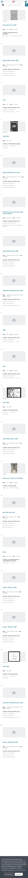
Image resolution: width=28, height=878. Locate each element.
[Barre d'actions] (26, 4)
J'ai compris (19, 874)
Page (10, 5)
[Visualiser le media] (14, 15)
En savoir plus (8, 874)
